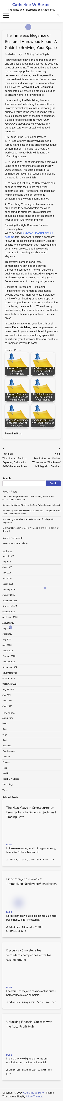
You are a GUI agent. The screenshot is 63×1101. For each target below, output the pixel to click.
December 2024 (9, 667)
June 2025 (7, 634)
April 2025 (6, 645)
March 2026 (7, 584)
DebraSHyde (42, 54)
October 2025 (8, 611)
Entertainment (8, 751)
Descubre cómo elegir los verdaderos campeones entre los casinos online (28, 955)
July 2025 (6, 628)
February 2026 (8, 589)
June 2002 (7, 706)
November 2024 (9, 673)
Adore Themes (34, 1096)
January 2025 (8, 661)
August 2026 (8, 556)
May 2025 (6, 639)
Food (4, 768)
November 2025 (9, 606)
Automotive (7, 718)
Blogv (4, 740)
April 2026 (6, 578)
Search (6, 478)
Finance (6, 762)
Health (5, 773)
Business (6, 745)
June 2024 (7, 700)
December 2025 (9, 600)
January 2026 (8, 595)
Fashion (6, 756)
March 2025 (7, 650)
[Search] (58, 15)
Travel (5, 790)
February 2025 (8, 656)
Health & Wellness (10, 779)
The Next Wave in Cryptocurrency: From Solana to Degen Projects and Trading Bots (31, 812)
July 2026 (6, 561)
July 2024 (6, 695)
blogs (4, 734)
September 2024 (9, 684)
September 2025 (9, 617)
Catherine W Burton (31, 4)
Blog (18, 433)
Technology (7, 784)
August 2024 (8, 689)
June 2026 (7, 567)
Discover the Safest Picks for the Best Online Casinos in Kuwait (31, 505)
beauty (5, 723)
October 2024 (8, 678)
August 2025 (8, 623)
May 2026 (6, 573)
